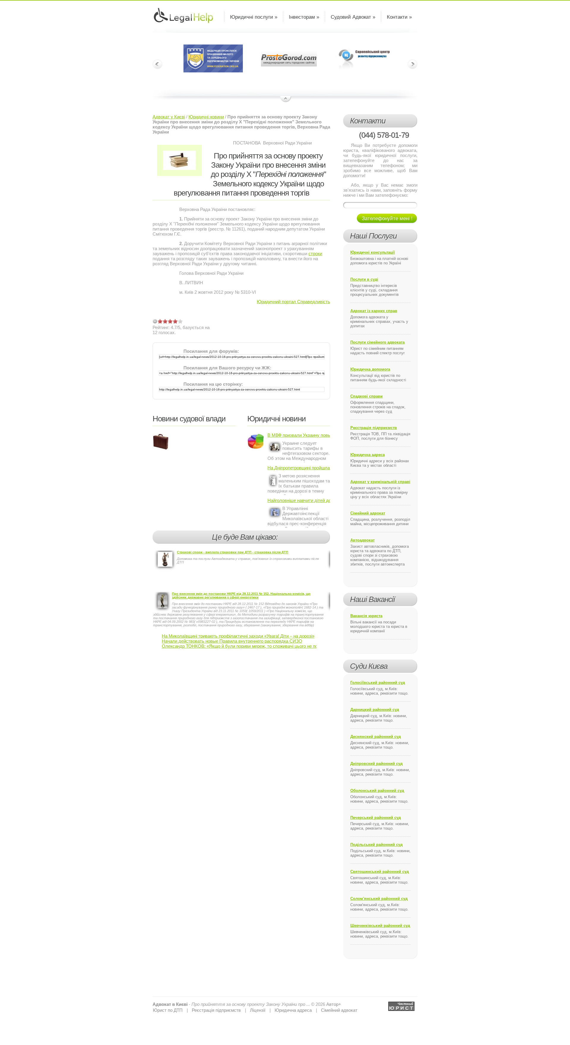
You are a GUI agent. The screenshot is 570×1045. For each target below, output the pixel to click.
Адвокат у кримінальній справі (380, 481)
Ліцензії (257, 1010)
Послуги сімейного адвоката (377, 342)
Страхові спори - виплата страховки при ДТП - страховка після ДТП (232, 552)
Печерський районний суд (375, 817)
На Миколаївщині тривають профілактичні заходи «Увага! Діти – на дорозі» (238, 636)
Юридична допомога (370, 369)
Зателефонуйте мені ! (387, 218)
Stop (285, 99)
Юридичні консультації (372, 252)
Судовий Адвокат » (353, 17)
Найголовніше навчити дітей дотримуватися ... (298, 500)
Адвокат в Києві (170, 1004)
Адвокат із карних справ (373, 311)
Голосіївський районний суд (377, 682)
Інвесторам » (304, 17)
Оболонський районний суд (377, 790)
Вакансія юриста (366, 616)
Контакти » (399, 17)
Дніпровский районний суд (376, 763)
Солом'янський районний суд (379, 898)
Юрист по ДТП (168, 1010)
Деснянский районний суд (375, 736)
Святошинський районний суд (379, 871)
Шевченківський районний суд (380, 925)
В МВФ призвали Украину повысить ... (298, 435)
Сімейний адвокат (367, 513)
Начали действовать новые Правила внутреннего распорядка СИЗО (232, 641)
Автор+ (333, 1004)
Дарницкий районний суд (374, 709)
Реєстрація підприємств (373, 427)
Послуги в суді (364, 279)
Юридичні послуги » (253, 17)
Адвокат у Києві (169, 116)
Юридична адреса (367, 454)
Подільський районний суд (376, 844)
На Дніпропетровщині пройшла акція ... (298, 467)
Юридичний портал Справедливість (293, 301)
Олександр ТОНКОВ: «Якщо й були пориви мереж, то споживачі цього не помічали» (248, 646)
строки (315, 253)
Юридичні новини (206, 116)
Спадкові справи (366, 396)
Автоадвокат (362, 540)
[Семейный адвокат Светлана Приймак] (401, 1004)
